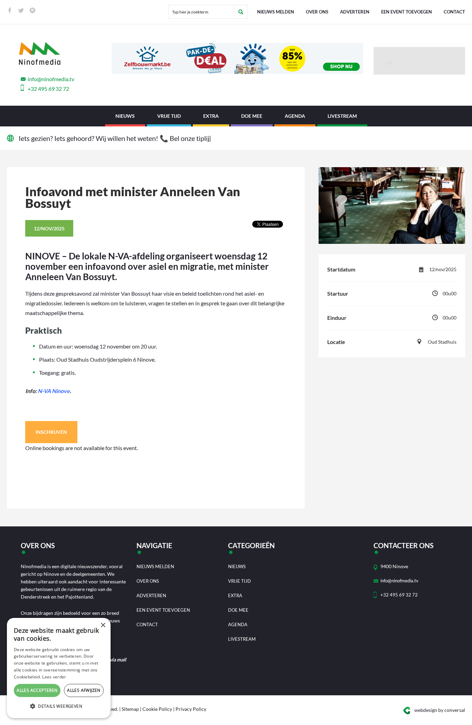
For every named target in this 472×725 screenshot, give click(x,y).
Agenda (295, 116)
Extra (211, 116)
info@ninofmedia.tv (51, 79)
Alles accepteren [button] (37, 690)
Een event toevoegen (406, 12)
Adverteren (354, 12)
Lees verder (54, 677)
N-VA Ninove (54, 391)
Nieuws (125, 116)
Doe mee (251, 116)
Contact (454, 12)
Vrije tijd (169, 116)
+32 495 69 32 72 (48, 88)
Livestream (342, 116)
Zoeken (241, 12)
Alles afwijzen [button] (84, 690)
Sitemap (130, 709)
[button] (59, 706)
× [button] (102, 625)
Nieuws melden (275, 12)
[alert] (59, 668)
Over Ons (317, 12)
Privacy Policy (191, 709)
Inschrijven (51, 432)
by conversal (439, 710)
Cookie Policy (157, 709)
